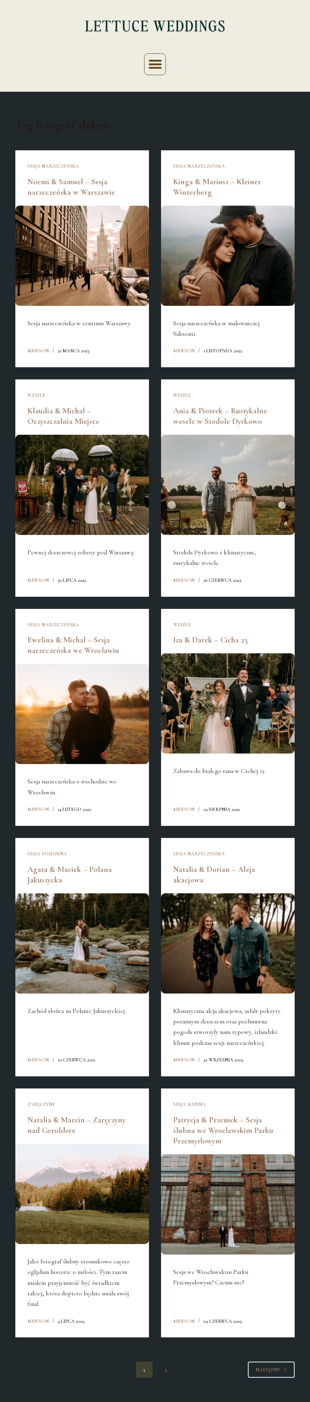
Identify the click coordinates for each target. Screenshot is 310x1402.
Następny (268, 1370)
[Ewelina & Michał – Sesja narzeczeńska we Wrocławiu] (82, 714)
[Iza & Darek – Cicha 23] (228, 703)
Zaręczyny (41, 1104)
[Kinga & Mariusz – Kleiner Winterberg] (228, 256)
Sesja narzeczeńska (53, 166)
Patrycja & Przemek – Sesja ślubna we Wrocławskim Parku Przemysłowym (223, 1130)
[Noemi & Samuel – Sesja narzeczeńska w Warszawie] (82, 256)
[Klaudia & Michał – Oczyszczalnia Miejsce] (82, 485)
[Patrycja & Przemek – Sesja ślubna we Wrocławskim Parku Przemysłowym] (228, 1204)
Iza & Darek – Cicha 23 (210, 640)
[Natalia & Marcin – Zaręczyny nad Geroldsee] (82, 1194)
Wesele (36, 395)
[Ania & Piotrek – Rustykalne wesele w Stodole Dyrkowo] (228, 485)
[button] (155, 64)
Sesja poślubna (47, 854)
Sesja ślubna (189, 1104)
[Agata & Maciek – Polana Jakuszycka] (82, 943)
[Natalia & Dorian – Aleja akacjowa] (228, 943)
